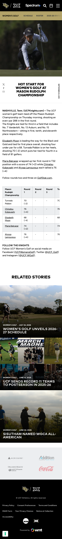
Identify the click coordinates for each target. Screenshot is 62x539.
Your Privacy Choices (24, 511)
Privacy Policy (8, 505)
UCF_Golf (52, 252)
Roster (39, 16)
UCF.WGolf (28, 255)
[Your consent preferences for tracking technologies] (5, 534)
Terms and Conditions (48, 505)
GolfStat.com (44, 177)
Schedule (28, 16)
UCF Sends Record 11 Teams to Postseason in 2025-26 (29, 383)
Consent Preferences (26, 505)
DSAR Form (7, 511)
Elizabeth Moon (10, 140)
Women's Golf (10, 325)
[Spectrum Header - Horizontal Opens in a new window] (33, 5)
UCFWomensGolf (24, 252)
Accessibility (7, 517)
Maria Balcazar (10, 161)
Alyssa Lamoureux (28, 167)
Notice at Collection (44, 511)
